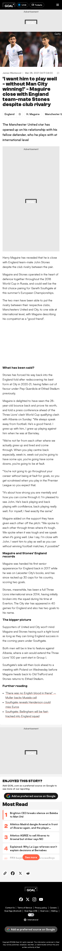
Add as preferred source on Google (33, 796)
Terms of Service (24, 908)
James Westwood (12, 72)
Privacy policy (41, 908)
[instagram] (34, 900)
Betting (54, 911)
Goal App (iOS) (30, 911)
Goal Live (44, 911)
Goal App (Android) (12, 911)
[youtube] (41, 900)
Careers (53, 908)
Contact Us (10, 908)
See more (31, 857)
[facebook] (21, 900)
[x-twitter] (27, 900)
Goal (17, 942)
